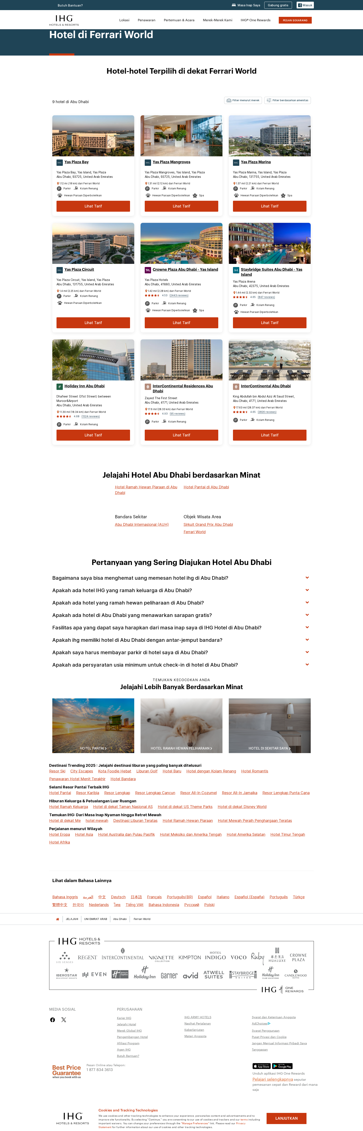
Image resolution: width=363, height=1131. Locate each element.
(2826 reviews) (267, 411)
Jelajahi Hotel (126, 1024)
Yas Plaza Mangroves (171, 162)
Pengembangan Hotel (132, 1037)
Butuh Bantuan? (70, 5)
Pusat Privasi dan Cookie (269, 1037)
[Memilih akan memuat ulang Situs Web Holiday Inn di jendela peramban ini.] (145, 974)
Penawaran (146, 20)
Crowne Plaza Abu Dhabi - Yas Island (185, 269)
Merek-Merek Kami (217, 20)
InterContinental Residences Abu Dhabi (183, 388)
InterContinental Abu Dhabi (266, 386)
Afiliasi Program (128, 1043)
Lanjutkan (286, 1118)
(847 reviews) (266, 297)
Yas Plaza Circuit (79, 269)
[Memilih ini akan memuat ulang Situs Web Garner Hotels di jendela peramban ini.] (169, 974)
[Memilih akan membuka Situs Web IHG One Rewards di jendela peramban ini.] (282, 989)
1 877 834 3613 (100, 1069)
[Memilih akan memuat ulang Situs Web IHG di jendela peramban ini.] (64, 20)
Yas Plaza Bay (76, 162)
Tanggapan (260, 1049)
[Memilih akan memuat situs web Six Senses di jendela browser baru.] (64, 956)
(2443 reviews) (179, 295)
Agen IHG (124, 1049)
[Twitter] (64, 1020)
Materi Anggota (195, 1036)
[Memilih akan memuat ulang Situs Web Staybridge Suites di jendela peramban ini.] (243, 974)
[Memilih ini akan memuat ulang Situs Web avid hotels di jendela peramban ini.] (190, 974)
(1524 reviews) (91, 416)
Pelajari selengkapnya (273, 1079)
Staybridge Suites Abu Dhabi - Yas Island (271, 272)
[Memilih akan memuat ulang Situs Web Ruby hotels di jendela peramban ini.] (257, 956)
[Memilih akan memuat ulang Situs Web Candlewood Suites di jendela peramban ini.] (295, 974)
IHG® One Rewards (256, 20)
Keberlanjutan (194, 1029)
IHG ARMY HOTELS (197, 1017)
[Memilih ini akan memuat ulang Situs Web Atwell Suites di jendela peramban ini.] (213, 974)
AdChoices (259, 1023)
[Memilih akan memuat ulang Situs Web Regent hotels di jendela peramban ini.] (87, 956)
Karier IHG (124, 1018)
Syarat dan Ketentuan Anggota (274, 1017)
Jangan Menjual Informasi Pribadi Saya (279, 1043)
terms (244, 1119)
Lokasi (124, 20)
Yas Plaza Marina (256, 162)
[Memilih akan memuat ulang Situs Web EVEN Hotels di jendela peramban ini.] (94, 974)
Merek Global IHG (129, 1030)
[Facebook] (53, 1020)
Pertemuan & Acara (179, 20)
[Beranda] (57, 919)
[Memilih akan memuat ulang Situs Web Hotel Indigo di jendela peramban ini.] (215, 956)
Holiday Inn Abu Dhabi (84, 386)
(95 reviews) (177, 413)
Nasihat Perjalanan (197, 1023)
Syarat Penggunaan (266, 1030)
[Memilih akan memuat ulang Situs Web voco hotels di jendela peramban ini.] (238, 956)
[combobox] (243, 100)
